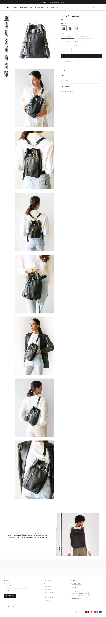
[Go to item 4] (6, 41)
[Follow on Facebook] (5, 606)
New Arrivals (50, 7)
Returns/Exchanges (49, 592)
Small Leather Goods (26, 7)
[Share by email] (72, 91)
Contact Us (47, 584)
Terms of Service (48, 597)
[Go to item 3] (6, 33)
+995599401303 (76, 584)
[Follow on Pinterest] (13, 606)
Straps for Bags (39, 7)
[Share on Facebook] (65, 91)
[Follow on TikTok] (18, 606)
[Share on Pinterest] (70, 91)
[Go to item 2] (6, 25)
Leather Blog (47, 586)
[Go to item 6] (6, 57)
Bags (15, 7)
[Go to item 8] (6, 74)
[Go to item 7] (6, 66)
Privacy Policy (47, 600)
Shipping (46, 595)
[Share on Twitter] (68, 91)
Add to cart (81, 56)
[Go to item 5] (6, 49)
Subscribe (10, 595)
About (59, 7)
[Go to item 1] (6, 18)
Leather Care (47, 589)
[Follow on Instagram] (9, 606)
